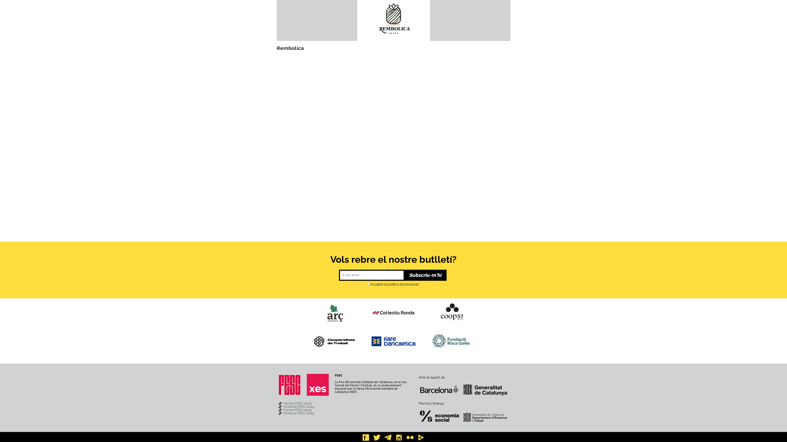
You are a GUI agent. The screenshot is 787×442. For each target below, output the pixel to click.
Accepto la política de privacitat (394, 284)
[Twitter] (376, 437)
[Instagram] (399, 437)
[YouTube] (421, 437)
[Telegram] (387, 437)
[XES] (318, 385)
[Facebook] (365, 437)
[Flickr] (410, 437)
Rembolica (290, 48)
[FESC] (290, 385)
